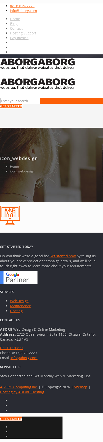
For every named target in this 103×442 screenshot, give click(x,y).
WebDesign (19, 300)
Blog (14, 23)
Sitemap (80, 387)
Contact (16, 28)
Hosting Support (23, 33)
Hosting (16, 310)
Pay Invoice (19, 37)
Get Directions (11, 347)
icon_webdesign (22, 171)
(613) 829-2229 (22, 5)
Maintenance (20, 305)
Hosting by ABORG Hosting (22, 392)
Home (15, 18)
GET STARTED (11, 106)
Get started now (63, 256)
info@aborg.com (23, 10)
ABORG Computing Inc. (19, 387)
